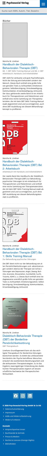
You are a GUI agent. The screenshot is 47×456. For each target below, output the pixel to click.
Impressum (10, 412)
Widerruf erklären (12, 420)
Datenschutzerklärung (14, 409)
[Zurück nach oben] (42, 452)
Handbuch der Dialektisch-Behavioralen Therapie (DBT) (20, 66)
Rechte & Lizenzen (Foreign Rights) (19, 440)
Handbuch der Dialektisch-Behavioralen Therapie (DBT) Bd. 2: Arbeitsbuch (22, 164)
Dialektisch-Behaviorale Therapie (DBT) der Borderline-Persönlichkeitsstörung (22, 339)
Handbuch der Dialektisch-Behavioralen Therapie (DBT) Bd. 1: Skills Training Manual (22, 252)
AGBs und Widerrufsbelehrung (18, 416)
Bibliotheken (10, 444)
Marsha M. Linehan (11, 61)
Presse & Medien (12, 436)
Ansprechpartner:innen (15, 429)
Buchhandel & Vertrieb (14, 433)
